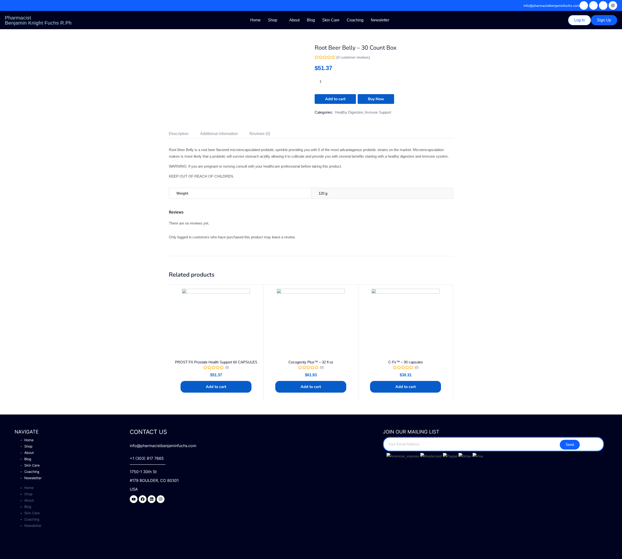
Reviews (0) (260, 134)
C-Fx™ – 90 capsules (405, 362)
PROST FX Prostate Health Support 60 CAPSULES (216, 362)
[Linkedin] (152, 499)
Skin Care (330, 20)
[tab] (184, 134)
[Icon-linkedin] (603, 5)
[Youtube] (134, 499)
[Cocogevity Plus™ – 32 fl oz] (311, 323)
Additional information (219, 134)
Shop (272, 20)
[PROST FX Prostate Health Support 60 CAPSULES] (216, 323)
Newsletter (380, 20)
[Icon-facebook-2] (593, 5)
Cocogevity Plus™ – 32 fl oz (310, 362)
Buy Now (376, 99)
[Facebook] (143, 499)
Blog (311, 20)
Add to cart (335, 99)
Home (255, 20)
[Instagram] (613, 5)
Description (179, 134)
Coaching (355, 20)
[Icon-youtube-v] (583, 5)
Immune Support (378, 112)
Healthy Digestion (349, 112)
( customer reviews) (353, 57)
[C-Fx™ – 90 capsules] (405, 323)
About (294, 20)
